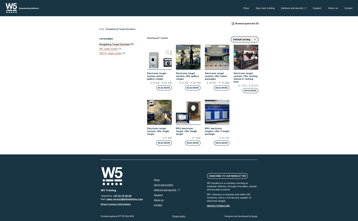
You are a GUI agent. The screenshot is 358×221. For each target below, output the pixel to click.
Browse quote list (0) (247, 23)
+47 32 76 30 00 (122, 195)
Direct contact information (116, 204)
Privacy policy (178, 216)
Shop (246, 8)
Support (317, 8)
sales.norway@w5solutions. (122, 199)
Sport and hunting (265, 8)
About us (333, 8)
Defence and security (292, 8)
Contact (348, 8)
